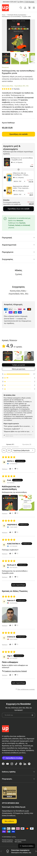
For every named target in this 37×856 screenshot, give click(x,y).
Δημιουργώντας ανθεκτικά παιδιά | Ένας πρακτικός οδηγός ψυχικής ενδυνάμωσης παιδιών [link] (22, 187)
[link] (7, 162)
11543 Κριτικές (29, 2)
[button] (29, 8)
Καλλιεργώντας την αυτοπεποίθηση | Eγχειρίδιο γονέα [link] (22, 159)
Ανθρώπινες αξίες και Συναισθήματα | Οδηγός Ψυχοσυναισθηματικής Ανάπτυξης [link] (20, 174)
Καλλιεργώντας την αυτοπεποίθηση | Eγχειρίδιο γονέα (16, 16)
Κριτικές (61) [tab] (10, 444)
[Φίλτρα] (9, 450)
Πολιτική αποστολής (7, 842)
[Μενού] (34, 8)
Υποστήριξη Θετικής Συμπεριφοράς (16, 15)
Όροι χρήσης (18, 842)
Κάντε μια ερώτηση (18, 369)
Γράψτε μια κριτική (18, 365)
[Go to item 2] (18, 356)
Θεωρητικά (5, 67)
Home (3, 15)
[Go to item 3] (29, 356)
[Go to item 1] (8, 356)
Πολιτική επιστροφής (20, 840)
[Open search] (4, 450)
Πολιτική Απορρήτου (7, 840)
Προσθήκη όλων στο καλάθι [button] (18, 209)
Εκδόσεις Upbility (11, 837)
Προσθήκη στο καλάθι (18, 134)
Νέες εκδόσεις (9, 821)
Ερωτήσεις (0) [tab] (26, 444)
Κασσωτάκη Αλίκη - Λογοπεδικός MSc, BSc (15, 86)
